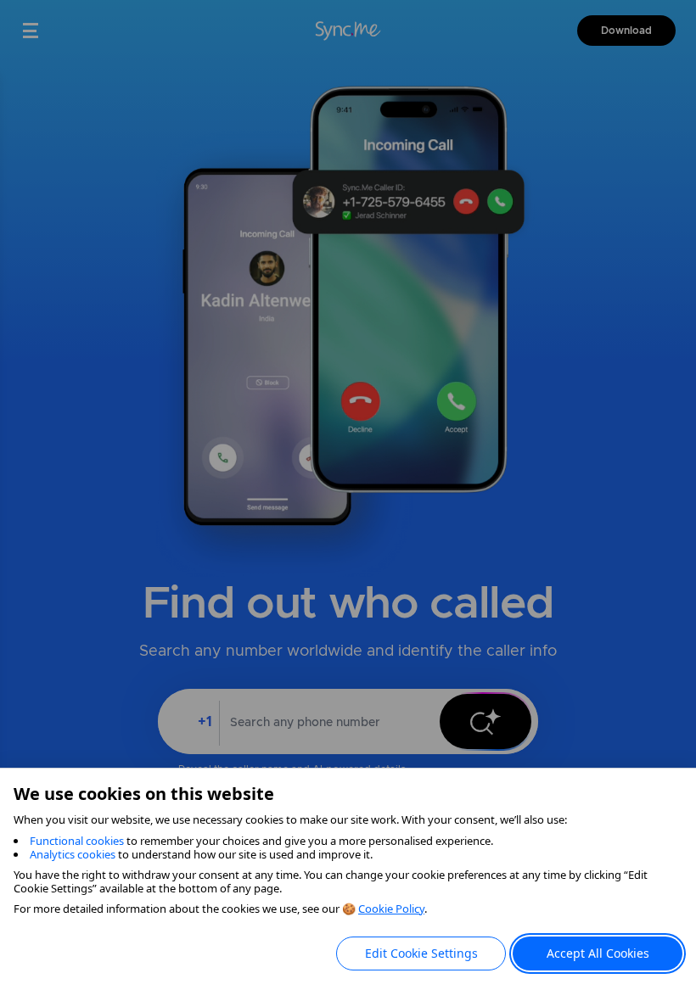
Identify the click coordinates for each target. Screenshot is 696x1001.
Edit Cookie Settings (421, 953)
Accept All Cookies (598, 953)
